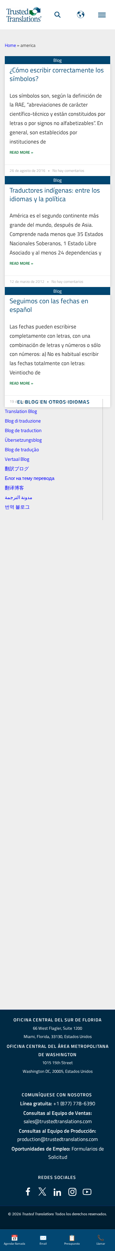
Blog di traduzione (23, 420)
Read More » (21, 152)
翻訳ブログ (17, 468)
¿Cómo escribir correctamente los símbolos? (57, 74)
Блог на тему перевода (29, 478)
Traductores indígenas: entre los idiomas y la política (55, 194)
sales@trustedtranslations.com (58, 1121)
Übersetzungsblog (23, 440)
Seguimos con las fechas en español (49, 305)
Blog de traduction (23, 430)
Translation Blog (21, 411)
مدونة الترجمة (18, 497)
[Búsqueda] (57, 14)
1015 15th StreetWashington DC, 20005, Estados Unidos (58, 1066)
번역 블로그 (17, 507)
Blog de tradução (22, 449)
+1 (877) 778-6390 (74, 1103)
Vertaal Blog (17, 459)
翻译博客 (14, 487)
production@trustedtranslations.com (57, 1139)
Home (10, 45)
